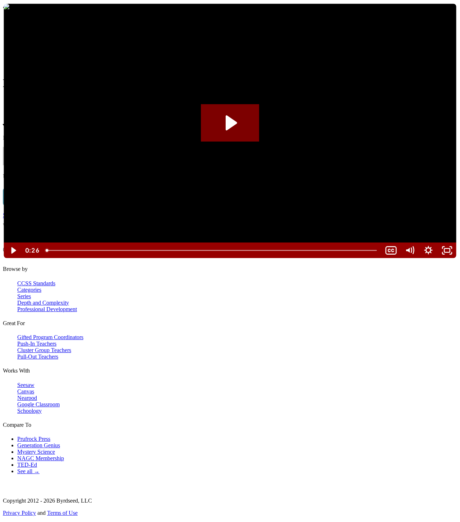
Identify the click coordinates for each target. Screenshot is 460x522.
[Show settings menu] (428, 250)
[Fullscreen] (447, 250)
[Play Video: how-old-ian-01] (230, 123)
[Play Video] (13, 250)
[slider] (212, 250)
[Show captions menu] (391, 250)
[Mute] (409, 250)
